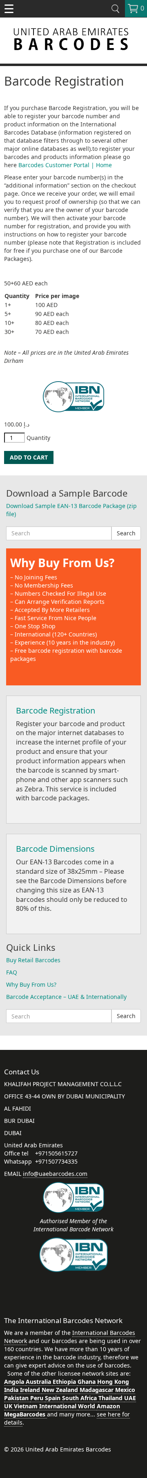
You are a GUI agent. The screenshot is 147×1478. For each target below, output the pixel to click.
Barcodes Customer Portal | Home (65, 165)
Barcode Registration (55, 710)
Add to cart (29, 457)
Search (126, 533)
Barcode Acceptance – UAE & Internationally (66, 997)
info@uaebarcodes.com (55, 1174)
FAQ (11, 972)
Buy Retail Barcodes (33, 960)
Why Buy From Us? (62, 562)
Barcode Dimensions (55, 848)
